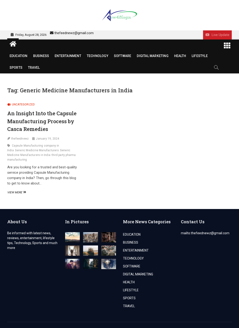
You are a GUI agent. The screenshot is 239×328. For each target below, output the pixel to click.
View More (16, 192)
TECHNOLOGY (97, 56)
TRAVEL (34, 67)
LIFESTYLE (200, 56)
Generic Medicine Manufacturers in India (38, 153)
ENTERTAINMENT (68, 56)
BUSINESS (41, 56)
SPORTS (16, 67)
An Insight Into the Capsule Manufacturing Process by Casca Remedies (42, 121)
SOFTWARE (122, 56)
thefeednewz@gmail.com (74, 33)
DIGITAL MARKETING (152, 56)
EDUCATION (19, 56)
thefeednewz (20, 138)
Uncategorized (23, 104)
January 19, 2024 (47, 138)
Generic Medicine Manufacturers (37, 150)
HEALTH (180, 56)
